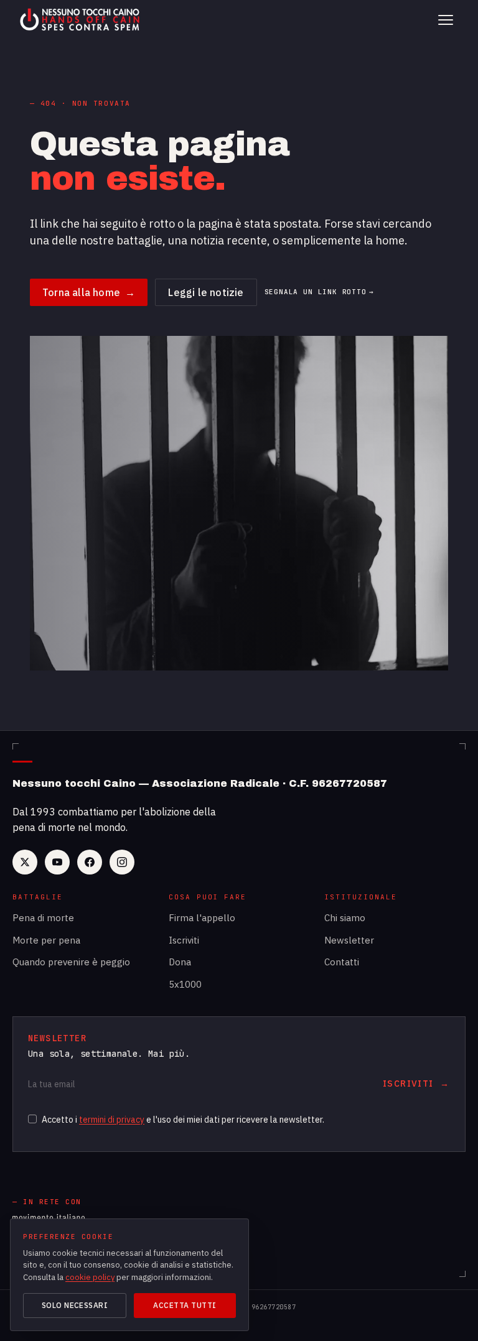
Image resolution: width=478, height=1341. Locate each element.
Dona (180, 962)
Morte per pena (46, 940)
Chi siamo (344, 918)
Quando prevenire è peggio (71, 962)
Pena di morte (43, 918)
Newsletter (349, 940)
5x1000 (185, 984)
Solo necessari (75, 1305)
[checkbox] (32, 1119)
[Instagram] (122, 862)
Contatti (341, 962)
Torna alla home (88, 292)
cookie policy (90, 1277)
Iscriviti (184, 940)
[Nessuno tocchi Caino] (81, 19)
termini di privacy (111, 1119)
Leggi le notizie (205, 292)
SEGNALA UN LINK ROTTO (319, 292)
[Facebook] (89, 862)
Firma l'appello (202, 918)
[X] (24, 862)
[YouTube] (57, 862)
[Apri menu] (445, 19)
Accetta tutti (184, 1305)
